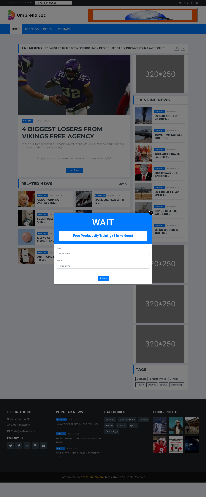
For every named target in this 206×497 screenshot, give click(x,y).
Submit (103, 278)
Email (59, 248)
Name (59, 260)
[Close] (151, 213)
